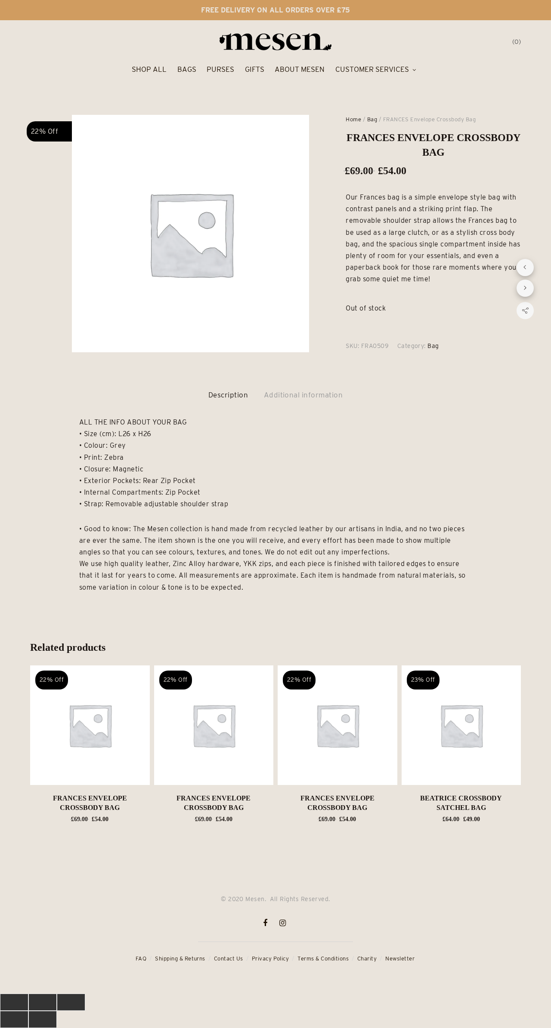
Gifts (254, 69)
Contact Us (228, 958)
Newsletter (400, 958)
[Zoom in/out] (71, 1002)
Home (353, 119)
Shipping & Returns (180, 958)
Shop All (149, 69)
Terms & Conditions (323, 958)
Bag (372, 119)
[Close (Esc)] (14, 1002)
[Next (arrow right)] (42, 1019)
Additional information (303, 395)
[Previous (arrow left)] (14, 1019)
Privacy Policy (270, 958)
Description (228, 395)
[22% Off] (90, 724)
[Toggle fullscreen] (42, 1002)
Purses (220, 69)
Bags (186, 69)
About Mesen (300, 69)
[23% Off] (461, 724)
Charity (367, 958)
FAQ (141, 958)
